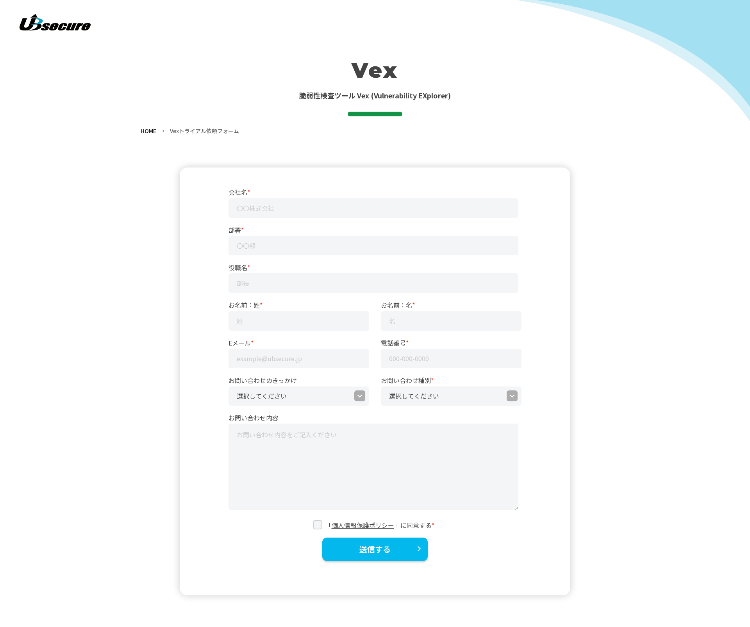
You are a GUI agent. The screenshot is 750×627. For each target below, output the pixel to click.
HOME (148, 131)
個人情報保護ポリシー (363, 525)
